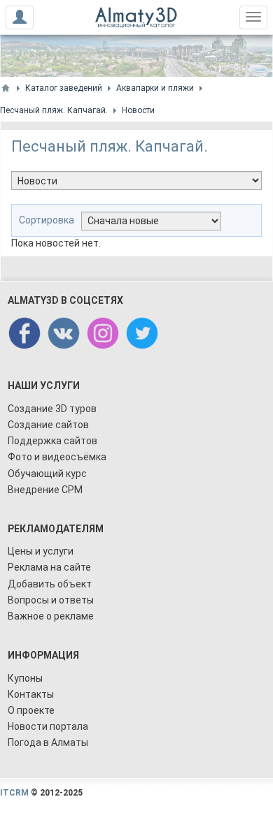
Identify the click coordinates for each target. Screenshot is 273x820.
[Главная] (5, 88)
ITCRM (14, 793)
